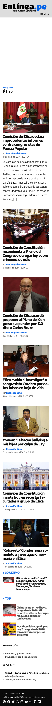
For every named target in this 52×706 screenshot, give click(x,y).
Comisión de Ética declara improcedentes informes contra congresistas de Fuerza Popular (23, 142)
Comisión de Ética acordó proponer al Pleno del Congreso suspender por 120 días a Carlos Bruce (24, 321)
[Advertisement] (26, 55)
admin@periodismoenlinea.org (20, 679)
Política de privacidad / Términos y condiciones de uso (24, 697)
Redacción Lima (14, 392)
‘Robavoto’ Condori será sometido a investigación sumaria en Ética (25, 554)
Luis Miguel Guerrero (16, 153)
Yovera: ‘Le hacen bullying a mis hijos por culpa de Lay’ (25, 442)
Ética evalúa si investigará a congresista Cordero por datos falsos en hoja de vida (26, 383)
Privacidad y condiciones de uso (21, 656)
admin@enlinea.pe (14, 676)
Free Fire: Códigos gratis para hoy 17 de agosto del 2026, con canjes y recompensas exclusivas (32, 630)
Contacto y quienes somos (18, 653)
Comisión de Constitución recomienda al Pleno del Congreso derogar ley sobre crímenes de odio (25, 253)
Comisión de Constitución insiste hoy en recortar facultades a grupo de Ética (24, 497)
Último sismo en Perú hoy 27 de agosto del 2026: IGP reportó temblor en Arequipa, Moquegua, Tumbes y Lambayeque (31, 583)
